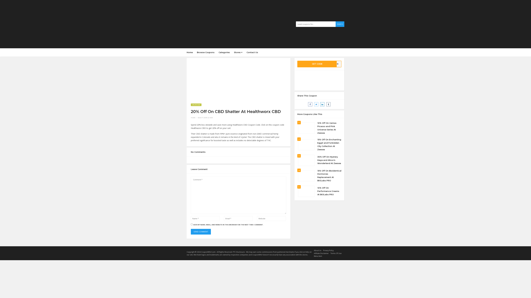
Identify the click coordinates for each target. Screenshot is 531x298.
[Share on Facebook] (310, 104)
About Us (317, 250)
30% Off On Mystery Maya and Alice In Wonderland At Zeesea (329, 160)
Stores (237, 52)
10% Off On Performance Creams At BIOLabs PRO (328, 191)
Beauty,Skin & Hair (205, 118)
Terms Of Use (336, 253)
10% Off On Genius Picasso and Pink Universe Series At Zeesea (326, 128)
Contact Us (252, 52)
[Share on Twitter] (316, 104)
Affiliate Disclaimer (321, 253)
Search (340, 24)
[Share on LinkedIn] (322, 104)
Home (190, 52)
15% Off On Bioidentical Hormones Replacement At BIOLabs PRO (329, 176)
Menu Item (318, 256)
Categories (224, 52)
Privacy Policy (328, 250)
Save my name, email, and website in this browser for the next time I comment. (228, 225)
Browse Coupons (205, 52)
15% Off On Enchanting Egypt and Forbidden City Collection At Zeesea (329, 144)
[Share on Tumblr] (328, 104)
